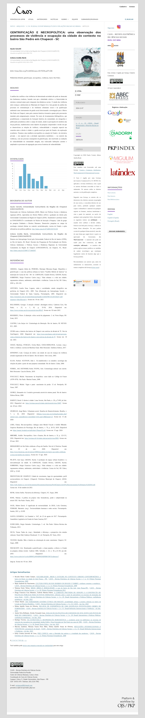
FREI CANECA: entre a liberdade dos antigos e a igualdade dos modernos (63, 633)
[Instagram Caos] (119, 28)
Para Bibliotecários (113, 199)
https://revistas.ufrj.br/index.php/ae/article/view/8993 (42, 438)
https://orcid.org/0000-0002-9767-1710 (21, 53)
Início (12, 26)
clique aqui (95, 267)
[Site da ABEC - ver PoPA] (119, 101)
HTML (79, 91)
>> (26, 640)
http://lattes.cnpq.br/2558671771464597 (23, 250)
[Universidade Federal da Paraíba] (120, 66)
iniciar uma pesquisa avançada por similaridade (38, 645)
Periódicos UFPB (17, 19)
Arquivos (21, 26)
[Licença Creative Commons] (116, 80)
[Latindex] (121, 176)
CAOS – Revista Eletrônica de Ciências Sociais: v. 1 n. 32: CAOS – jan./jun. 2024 (61, 604)
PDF (78, 95)
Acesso (132, 6)
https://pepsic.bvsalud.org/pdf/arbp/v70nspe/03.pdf (29, 430)
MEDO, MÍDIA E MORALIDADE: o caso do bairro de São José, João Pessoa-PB (59, 588)
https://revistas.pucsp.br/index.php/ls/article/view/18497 (43, 403)
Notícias (54, 19)
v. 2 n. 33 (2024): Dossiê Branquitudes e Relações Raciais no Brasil (53, 26)
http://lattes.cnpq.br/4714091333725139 (45, 229)
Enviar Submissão (117, 231)
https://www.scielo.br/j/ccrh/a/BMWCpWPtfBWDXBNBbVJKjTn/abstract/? (34, 556)
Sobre (64, 19)
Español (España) (113, 218)
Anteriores (42, 19)
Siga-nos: (111, 28)
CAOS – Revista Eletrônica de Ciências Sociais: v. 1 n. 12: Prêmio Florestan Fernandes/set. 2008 (46, 586)
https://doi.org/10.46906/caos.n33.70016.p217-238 (33, 71)
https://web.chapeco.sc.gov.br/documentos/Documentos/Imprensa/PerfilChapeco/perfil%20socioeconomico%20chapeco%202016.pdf (52, 485)
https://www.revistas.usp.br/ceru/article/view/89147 (26, 310)
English (110, 214)
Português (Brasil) (113, 221)
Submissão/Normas (89, 19)
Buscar (129, 19)
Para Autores (111, 196)
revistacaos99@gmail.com (24, 685)
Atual (31, 19)
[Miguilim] (121, 164)
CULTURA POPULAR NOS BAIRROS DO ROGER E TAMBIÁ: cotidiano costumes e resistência (68, 583)
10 (22, 640)
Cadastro (123, 6)
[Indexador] (115, 115)
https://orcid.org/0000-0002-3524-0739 (21, 62)
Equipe (75, 19)
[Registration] (125, 123)
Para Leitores (112, 193)
